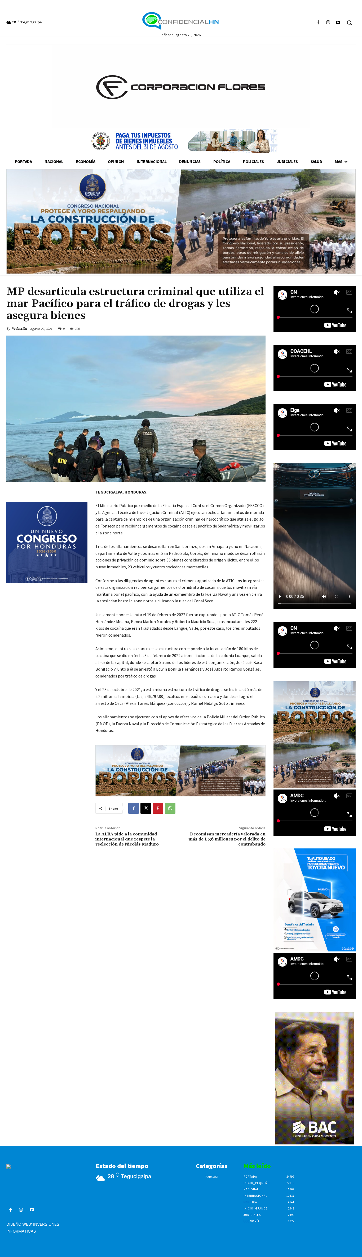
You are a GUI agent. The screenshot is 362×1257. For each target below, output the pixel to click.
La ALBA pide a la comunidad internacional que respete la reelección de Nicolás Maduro (127, 839)
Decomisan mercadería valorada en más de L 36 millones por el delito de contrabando (227, 839)
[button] (349, 22)
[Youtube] (338, 22)
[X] (145, 808)
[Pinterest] (158, 808)
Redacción (19, 328)
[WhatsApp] (170, 808)
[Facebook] (318, 22)
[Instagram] (328, 22)
